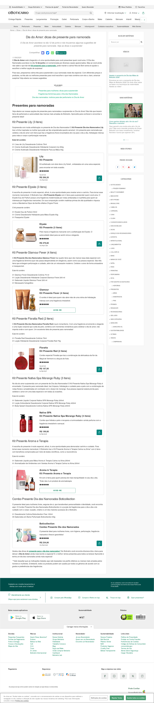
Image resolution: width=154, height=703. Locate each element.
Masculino (139, 19)
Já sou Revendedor (83, 637)
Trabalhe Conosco (59, 644)
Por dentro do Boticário (120, 282)
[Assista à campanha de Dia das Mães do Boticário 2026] (126, 64)
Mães (115, 293)
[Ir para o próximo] (144, 20)
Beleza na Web (35, 642)
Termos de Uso (126, 648)
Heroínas (116, 285)
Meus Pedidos (126, 7)
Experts (114, 237)
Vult (31, 644)
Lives (112, 248)
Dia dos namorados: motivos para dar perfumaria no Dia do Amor (58, 97)
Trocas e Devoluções (15, 644)
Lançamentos (41, 19)
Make (100, 19)
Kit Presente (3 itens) (50, 225)
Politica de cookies (22, 701)
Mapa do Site (13, 646)
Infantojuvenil (89, 26)
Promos (114, 304)
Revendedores (116, 312)
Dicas (113, 229)
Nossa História (58, 637)
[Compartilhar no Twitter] (47, 52)
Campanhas (117, 341)
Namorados (117, 297)
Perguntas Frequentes (16, 637)
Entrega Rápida (15, 19)
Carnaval (114, 211)
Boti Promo (115, 200)
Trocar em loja (115, 597)
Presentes (29, 19)
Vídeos (113, 338)
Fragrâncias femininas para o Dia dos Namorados (58, 94)
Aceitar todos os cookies (136, 698)
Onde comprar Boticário (61, 651)
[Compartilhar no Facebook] (42, 52)
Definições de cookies (99, 698)
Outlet (64, 19)
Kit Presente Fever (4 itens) (54, 291)
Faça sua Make (58, 648)
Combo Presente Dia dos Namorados (59, 525)
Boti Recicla (105, 639)
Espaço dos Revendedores (121, 233)
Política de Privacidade (129, 637)
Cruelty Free (105, 648)
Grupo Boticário (34, 7)
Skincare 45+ (118, 327)
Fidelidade (56, 642)
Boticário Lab (57, 655)
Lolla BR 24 (115, 252)
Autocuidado (56, 26)
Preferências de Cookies (130, 642)
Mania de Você (116, 259)
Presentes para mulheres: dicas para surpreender (58, 91)
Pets (112, 278)
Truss (32, 648)
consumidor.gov (126, 646)
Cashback (56, 653)
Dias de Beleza (116, 226)
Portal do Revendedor (70, 7)
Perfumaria (74, 19)
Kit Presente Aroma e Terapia (55, 471)
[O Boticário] (18, 13)
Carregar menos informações (77, 627)
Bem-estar (114, 196)
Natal (113, 263)
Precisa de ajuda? (52, 7)
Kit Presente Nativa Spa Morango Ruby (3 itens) (65, 414)
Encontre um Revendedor (85, 642)
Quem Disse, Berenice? (38, 637)
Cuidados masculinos (105, 26)
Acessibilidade (17, 7)
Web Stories (136, 26)
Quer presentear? (137, 597)
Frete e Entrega (13, 642)
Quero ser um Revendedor (85, 639)
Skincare (119, 19)
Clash (113, 218)
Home (16, 26)
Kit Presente (46, 158)
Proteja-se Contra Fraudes (130, 639)
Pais (114, 300)
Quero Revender (88, 7)
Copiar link (62, 53)
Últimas (113, 334)
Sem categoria (116, 319)
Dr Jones (33, 651)
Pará (112, 267)
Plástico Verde (106, 642)
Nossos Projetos (106, 637)
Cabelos (109, 19)
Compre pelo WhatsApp (62, 597)
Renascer (114, 308)
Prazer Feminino (119, 188)
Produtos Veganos (107, 646)
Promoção (54, 19)
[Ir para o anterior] (141, 20)
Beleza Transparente (108, 651)
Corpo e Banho (88, 19)
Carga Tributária (127, 653)
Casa (112, 214)
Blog (54, 646)
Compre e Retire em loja (91, 597)
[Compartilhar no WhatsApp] (52, 52)
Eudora (32, 639)
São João (114, 315)
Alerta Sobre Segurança (129, 651)
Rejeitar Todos (117, 698)
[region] (77, 698)
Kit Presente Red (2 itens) (53, 349)
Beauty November (117, 192)
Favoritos (141, 7)
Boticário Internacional (38, 653)
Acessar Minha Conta (134, 13)
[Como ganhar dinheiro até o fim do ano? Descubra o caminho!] (126, 110)
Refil (102, 644)
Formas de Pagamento (16, 639)
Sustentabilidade (123, 26)
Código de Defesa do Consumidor (133, 644)
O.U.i (31, 646)
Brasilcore (115, 203)
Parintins (114, 270)
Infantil (128, 19)
